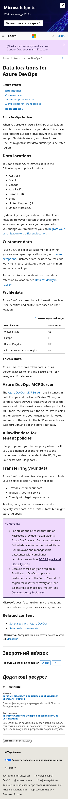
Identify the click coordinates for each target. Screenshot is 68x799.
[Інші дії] (62, 58)
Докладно (12, 638)
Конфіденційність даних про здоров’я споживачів (31, 785)
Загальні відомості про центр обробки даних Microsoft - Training (30, 697)
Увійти (61, 35)
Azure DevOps (32, 58)
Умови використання (15, 789)
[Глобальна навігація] (3, 36)
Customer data (13, 95)
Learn (6, 58)
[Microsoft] (34, 36)
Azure (17, 58)
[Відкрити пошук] (53, 36)
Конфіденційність (47, 780)
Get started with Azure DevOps (28, 623)
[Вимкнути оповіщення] (62, 5)
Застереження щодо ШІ (16, 775)
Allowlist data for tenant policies (23, 103)
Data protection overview (25, 628)
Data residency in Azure (27, 592)
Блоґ (5, 780)
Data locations (13, 90)
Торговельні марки (41, 789)
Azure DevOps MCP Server (19, 99)
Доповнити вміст (24, 780)
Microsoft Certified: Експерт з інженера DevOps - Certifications (31, 717)
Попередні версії (43, 775)
